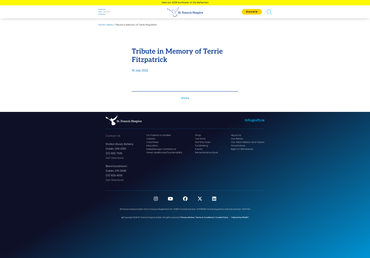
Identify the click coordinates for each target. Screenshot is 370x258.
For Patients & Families (158, 135)
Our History (237, 138)
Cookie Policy (221, 217)
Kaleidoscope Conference (161, 149)
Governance (238, 145)
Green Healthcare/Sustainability (164, 152)
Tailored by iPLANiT (240, 217)
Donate (252, 11)
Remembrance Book (206, 152)
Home (101, 24)
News (110, 24)
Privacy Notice (187, 217)
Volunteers (152, 142)
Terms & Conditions (205, 217)
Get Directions (115, 158)
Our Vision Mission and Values (247, 142)
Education (152, 145)
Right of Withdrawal (242, 149)
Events (198, 149)
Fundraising (201, 145)
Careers (150, 138)
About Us (236, 135)
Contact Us (113, 136)
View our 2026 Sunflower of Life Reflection (185, 2)
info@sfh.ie (254, 120)
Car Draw (200, 138)
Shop (198, 135)
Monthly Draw (202, 142)
